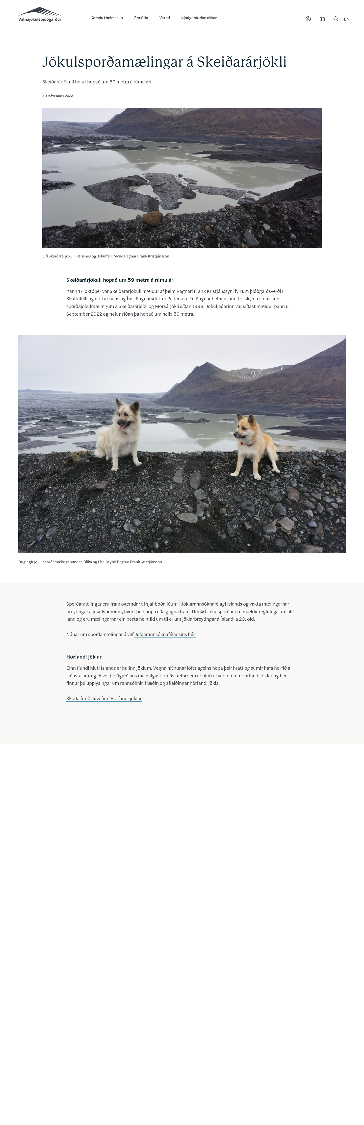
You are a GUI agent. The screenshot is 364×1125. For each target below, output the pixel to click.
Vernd (164, 17)
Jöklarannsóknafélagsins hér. (165, 634)
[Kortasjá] (322, 19)
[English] (346, 19)
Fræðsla (141, 17)
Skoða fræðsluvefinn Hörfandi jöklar (104, 698)
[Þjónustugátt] (308, 19)
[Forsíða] (49, 14)
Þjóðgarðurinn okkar (199, 17)
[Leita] (336, 19)
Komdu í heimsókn (107, 17)
